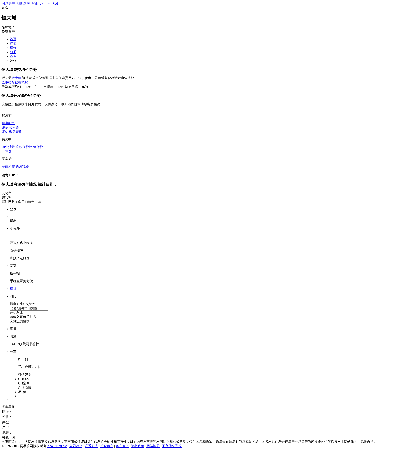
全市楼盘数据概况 (15, 82)
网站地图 (153, 446)
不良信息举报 (172, 446)
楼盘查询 (15, 131)
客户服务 (122, 446)
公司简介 (75, 446)
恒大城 (53, 3)
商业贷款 (8, 147)
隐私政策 (137, 446)
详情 (13, 43)
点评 (13, 56)
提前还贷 (8, 166)
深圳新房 (23, 3)
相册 (13, 52)
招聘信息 (106, 446)
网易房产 (8, 3)
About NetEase (57, 446)
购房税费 (22, 166)
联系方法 (91, 446)
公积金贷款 (24, 147)
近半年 (16, 78)
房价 (13, 47)
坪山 (35, 3)
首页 (13, 39)
